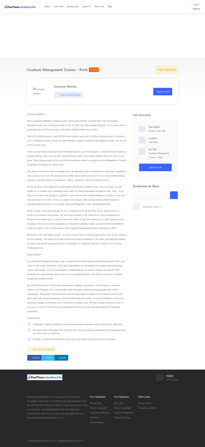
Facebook (35, 358)
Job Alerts (94, 417)
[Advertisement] (102, 35)
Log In (195, 4)
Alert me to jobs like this (43, 349)
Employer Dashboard (123, 413)
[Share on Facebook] (143, 206)
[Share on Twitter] (150, 206)
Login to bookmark (166, 69)
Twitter (49, 358)
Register (196, 9)
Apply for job (162, 91)
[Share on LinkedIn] (157, 206)
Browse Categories (98, 408)
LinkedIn (62, 358)
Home (47, 6)
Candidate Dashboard (99, 413)
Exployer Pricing (122, 417)
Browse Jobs (72, 6)
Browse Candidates (122, 408)
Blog (110, 6)
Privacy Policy (144, 403)
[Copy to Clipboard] (174, 195)
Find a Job (58, 6)
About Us (86, 6)
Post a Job (99, 6)
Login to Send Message (70, 95)
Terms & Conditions (147, 408)
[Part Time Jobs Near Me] (20, 5)
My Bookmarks (97, 422)
